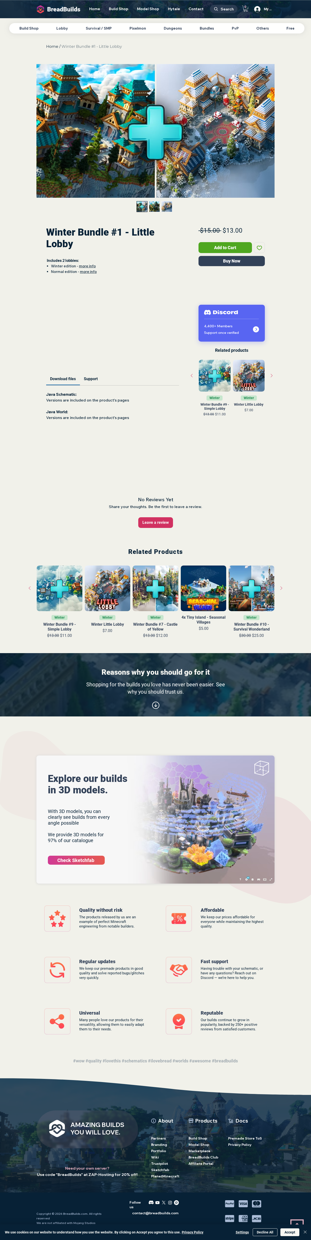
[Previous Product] (192, 375)
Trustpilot (159, 1163)
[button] (245, 9)
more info (87, 266)
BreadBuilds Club (203, 1157)
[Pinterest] (176, 1202)
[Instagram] (170, 1202)
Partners (158, 1138)
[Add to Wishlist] (259, 247)
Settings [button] (242, 1232)
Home (52, 46)
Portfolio (158, 1151)
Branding (159, 1144)
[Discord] (151, 1202)
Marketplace (199, 1151)
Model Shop (199, 1144)
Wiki (155, 1157)
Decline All (265, 1232)
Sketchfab (160, 1170)
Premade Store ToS (242, 1138)
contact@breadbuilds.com (155, 1213)
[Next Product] (272, 375)
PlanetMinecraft (165, 1176)
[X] (163, 1202)
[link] (63, 379)
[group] (232, 396)
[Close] (305, 1232)
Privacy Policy (239, 1144)
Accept (290, 1232)
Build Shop (198, 1138)
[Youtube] (157, 1202)
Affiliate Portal (201, 1163)
